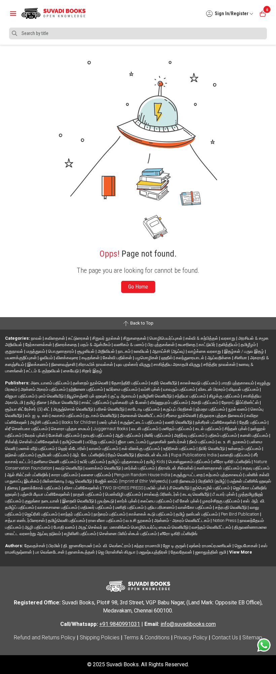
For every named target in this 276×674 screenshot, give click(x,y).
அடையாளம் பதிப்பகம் (51, 382)
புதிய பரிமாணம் (161, 507)
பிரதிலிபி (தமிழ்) (213, 481)
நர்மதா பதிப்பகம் (211, 409)
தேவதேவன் (182, 552)
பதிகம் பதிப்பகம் (223, 435)
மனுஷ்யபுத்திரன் (154, 552)
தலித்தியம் (228, 344)
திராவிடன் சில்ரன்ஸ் (176, 468)
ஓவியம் (47, 357)
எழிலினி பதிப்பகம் (80, 533)
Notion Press (225, 520)
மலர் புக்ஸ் (108, 422)
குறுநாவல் (14, 351)
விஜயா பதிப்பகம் (20, 396)
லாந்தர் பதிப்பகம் (76, 514)
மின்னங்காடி (54, 481)
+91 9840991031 (119, 624)
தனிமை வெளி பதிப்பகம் (56, 461)
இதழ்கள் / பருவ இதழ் (244, 351)
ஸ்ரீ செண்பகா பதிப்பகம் (27, 428)
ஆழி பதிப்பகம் (38, 527)
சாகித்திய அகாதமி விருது (177, 364)
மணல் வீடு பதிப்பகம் (37, 448)
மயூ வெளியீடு (80, 481)
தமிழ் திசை (37, 402)
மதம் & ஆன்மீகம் (96, 344)
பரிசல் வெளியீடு (111, 409)
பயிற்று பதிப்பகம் (100, 441)
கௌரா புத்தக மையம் (71, 428)
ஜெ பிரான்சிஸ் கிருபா (117, 552)
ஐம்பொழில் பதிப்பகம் (212, 487)
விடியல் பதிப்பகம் (244, 389)
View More (240, 552)
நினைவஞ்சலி (63, 364)
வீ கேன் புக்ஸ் (187, 500)
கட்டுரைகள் (79, 338)
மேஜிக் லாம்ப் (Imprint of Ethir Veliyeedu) (132, 481)
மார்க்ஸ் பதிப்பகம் (140, 468)
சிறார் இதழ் (92, 370)
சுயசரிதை (187, 344)
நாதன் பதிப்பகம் (88, 494)
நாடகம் (125, 351)
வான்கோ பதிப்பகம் (195, 507)
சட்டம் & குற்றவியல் (43, 370)
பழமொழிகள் (147, 357)
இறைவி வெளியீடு (78, 500)
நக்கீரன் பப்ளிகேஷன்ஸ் (216, 422)
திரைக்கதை (66, 344)
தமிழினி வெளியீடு (156, 396)
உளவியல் (142, 351)
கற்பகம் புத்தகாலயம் (224, 474)
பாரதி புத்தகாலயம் (238, 382)
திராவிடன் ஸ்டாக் (153, 454)
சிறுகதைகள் (135, 338)
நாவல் (37, 338)
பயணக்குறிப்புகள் (21, 357)
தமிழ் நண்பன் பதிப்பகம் (197, 514)
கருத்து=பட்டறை (188, 474)
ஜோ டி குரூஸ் (175, 545)
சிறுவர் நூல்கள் (106, 338)
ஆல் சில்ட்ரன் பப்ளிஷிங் (28, 474)
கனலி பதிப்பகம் (254, 435)
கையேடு (71, 370)
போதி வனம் (65, 527)
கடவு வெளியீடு (196, 494)
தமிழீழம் (249, 344)
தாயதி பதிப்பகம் (98, 435)
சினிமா (241, 357)
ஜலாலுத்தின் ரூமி (211, 552)
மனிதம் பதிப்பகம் (177, 428)
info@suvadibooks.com (188, 624)
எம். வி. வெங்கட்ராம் (114, 545)
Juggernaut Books (111, 428)
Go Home (138, 287)
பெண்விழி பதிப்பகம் (123, 494)
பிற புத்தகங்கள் (161, 344)
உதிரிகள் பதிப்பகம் (180, 448)
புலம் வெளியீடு (51, 396)
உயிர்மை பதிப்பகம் (122, 389)
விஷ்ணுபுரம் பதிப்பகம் (169, 402)
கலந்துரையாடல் (190, 357)
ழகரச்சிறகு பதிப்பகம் (221, 500)
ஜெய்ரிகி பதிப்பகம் (42, 514)
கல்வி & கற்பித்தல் (202, 338)
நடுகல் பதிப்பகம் (20, 454)
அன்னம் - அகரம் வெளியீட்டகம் (182, 520)
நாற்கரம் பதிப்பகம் (110, 514)
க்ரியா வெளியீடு (64, 402)
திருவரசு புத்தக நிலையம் (221, 415)
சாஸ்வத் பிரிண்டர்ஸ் (162, 494)
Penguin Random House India (142, 474)
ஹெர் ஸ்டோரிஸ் (72, 448)
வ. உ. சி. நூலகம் (232, 441)
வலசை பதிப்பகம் (96, 474)
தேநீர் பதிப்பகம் (253, 422)
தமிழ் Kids (156, 461)
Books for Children (79, 422)
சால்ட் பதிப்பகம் (95, 402)
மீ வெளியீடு (180, 487)
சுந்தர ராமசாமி (147, 545)
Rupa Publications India (194, 454)
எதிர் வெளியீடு (164, 382)
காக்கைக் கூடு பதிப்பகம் (151, 514)
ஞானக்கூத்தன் (82, 552)
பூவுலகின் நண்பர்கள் (168, 441)
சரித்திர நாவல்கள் (220, 364)
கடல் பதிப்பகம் (208, 428)
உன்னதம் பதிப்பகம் (245, 448)
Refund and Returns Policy (44, 637)
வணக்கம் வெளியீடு (103, 468)
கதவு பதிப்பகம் (256, 468)
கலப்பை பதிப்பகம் (156, 500)
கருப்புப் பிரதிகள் (178, 409)
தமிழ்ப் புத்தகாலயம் (126, 461)
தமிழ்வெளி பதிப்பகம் (67, 520)
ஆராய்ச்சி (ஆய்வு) (169, 351)
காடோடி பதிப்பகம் (144, 409)
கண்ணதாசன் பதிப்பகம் (219, 468)
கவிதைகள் (55, 338)
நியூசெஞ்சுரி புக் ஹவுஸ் (87, 396)
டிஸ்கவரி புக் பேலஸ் (130, 402)
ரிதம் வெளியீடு (121, 454)
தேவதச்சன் (35, 545)
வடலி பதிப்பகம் (145, 428)
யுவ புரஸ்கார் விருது (133, 364)
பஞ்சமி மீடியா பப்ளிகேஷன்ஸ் (45, 494)
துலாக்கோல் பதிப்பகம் (41, 487)
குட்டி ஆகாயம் (123, 396)
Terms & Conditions (147, 637)
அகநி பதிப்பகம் (205, 402)
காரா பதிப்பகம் (65, 474)
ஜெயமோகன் (247, 545)
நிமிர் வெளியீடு (212, 448)
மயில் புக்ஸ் (156, 487)
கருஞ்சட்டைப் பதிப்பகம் (141, 422)
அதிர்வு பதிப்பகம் (190, 435)
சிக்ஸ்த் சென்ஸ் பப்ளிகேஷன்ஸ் (32, 441)
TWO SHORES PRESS (123, 487)
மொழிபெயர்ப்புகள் (166, 338)
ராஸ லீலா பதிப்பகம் (106, 520)
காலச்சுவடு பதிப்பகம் (199, 382)
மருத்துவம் (36, 351)
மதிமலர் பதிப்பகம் (96, 507)
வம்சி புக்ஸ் (151, 389)
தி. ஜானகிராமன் (78, 545)
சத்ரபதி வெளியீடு (231, 507)
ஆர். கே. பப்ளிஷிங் (89, 454)
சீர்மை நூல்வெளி (181, 415)
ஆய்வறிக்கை (219, 357)
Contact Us (225, 637)
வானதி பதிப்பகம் (235, 454)
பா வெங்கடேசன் (50, 552)
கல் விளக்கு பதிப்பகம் (141, 448)
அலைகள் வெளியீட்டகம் (142, 415)
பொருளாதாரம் (61, 351)
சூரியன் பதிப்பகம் (53, 454)
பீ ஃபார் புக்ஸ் (224, 494)
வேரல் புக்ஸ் (35, 435)
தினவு (13, 487)
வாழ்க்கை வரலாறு (205, 351)
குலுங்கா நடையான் (42, 500)
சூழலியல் (86, 351)
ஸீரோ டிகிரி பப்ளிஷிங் (232, 461)
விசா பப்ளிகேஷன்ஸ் (82, 487)
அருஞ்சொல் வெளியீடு (73, 409)
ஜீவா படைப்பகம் (132, 441)
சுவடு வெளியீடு (69, 468)
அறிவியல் (107, 351)
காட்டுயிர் (207, 344)
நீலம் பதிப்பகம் (202, 441)
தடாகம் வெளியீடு (101, 415)
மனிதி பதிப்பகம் (130, 507)
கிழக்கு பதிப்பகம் (225, 396)
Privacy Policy (190, 637)
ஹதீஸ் (167, 357)
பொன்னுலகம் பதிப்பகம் (189, 461)
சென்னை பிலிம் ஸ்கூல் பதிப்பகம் (128, 533)
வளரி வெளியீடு (179, 422)
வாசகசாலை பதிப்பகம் (57, 507)
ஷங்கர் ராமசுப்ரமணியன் (211, 545)
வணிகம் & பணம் (129, 344)
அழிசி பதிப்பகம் (45, 422)
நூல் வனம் (238, 409)
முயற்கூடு (106, 500)
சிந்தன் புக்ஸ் (236, 428)
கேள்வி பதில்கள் (118, 357)
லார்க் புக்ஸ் (127, 500)
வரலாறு (228, 338)
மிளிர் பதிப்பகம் (158, 435)
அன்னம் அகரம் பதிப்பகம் (44, 389)
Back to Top (141, 323)
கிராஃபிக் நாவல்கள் (96, 364)
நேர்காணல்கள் (39, 344)
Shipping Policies (99, 637)
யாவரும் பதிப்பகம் (179, 389)
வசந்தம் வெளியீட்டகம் (212, 527)
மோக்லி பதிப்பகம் (64, 435)
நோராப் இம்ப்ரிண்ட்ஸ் (240, 402)
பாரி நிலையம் (183, 481)
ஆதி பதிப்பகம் (128, 435)
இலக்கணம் (38, 364)
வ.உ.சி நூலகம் (139, 520)
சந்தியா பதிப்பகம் (191, 396)
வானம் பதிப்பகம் (104, 448)
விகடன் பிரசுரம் (212, 389)
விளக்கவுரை (67, 357)
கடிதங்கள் (91, 357)
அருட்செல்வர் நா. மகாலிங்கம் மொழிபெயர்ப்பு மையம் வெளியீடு (133, 527)
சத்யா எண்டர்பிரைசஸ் (25, 520)
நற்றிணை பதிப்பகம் (86, 389)
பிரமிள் (54, 545)
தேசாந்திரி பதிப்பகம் (130, 382)
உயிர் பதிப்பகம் (93, 461)
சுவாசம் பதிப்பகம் (67, 415)
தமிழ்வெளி (72, 441)
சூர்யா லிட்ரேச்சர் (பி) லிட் (28, 409)
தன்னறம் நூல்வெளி (91, 382)
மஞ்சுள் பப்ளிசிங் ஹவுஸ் (250, 481)
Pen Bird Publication (240, 514)
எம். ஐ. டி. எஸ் (37, 415)
